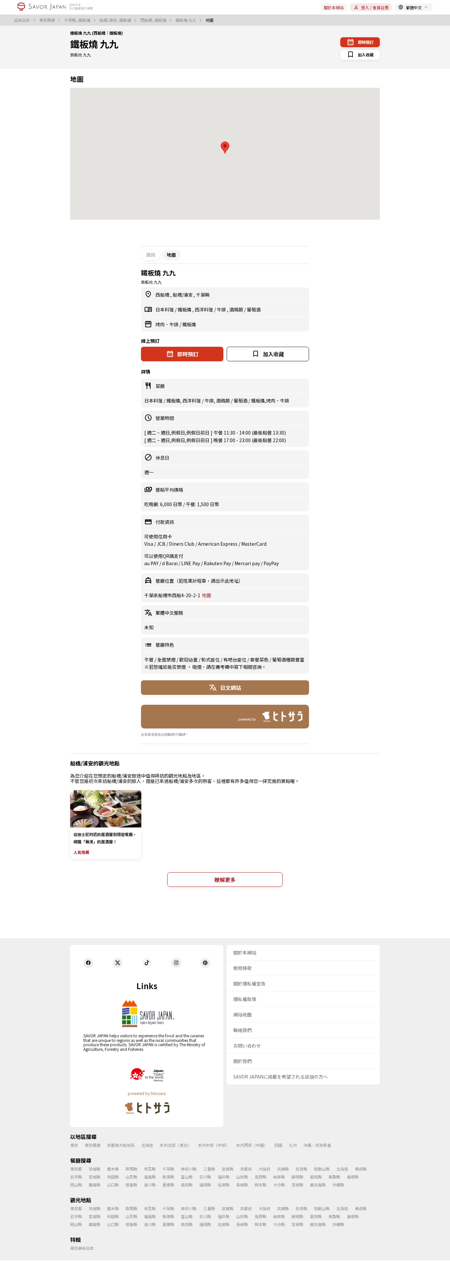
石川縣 (205, 1177)
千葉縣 (203, 294)
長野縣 (261, 1177)
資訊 (150, 254)
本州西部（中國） (252, 1145)
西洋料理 (204, 309)
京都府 (246, 1169)
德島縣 (131, 1184)
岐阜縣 (279, 1177)
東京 (74, 1145)
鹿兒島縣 (318, 1184)
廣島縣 (94, 1184)
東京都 (76, 1169)
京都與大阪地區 (121, 1145)
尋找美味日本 (82, 1248)
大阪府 (264, 1169)
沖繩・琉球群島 (317, 1145)
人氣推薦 (81, 852)
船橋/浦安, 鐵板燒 (115, 20)
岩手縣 (76, 1177)
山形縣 (131, 1177)
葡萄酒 (254, 309)
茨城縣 (94, 1169)
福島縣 (150, 1177)
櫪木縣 (113, 1169)
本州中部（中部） (214, 1145)
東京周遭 (47, 20)
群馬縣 (131, 1169)
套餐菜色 (259, 659)
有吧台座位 (235, 659)
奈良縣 (301, 1169)
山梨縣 (242, 1177)
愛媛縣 (168, 1184)
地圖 (206, 595)
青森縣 (361, 1169)
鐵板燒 (185, 309)
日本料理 (165, 309)
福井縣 (224, 1177)
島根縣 (353, 1177)
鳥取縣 (334, 1177)
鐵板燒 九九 (186, 20)
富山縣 (187, 1177)
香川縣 (150, 1184)
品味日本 (22, 20)
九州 (293, 1145)
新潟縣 (168, 1177)
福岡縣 (205, 1184)
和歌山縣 (322, 1169)
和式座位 (211, 659)
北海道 (147, 1145)
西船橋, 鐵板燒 (153, 20)
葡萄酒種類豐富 (288, 659)
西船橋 (162, 294)
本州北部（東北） (175, 1145)
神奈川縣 (189, 1169)
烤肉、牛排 (167, 324)
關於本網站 (334, 7)
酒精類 (236, 309)
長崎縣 (242, 1184)
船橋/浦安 (183, 294)
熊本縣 (261, 1184)
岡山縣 (76, 1184)
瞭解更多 (225, 880)
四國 (278, 1145)
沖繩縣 (338, 1184)
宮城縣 (94, 1177)
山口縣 (113, 1184)
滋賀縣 (228, 1169)
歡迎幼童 (189, 659)
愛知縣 (316, 1177)
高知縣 (187, 1184)
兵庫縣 (283, 1169)
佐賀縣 (224, 1184)
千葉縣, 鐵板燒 (77, 20)
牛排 (222, 309)
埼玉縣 (150, 1169)
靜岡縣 (297, 1177)
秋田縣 (113, 1177)
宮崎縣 (297, 1184)
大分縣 (279, 1184)
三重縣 (209, 1169)
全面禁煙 (167, 659)
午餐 (149, 659)
